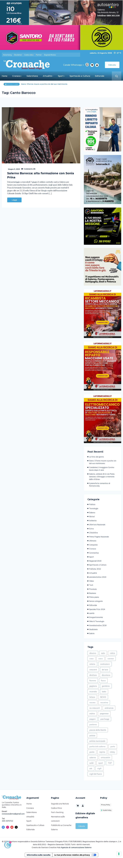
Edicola (81, 826)
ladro (104, 691)
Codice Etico (56, 808)
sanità (91, 613)
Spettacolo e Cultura (80, 76)
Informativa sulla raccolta (38, 855)
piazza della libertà (97, 730)
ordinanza (109, 708)
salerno (92, 757)
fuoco (103, 680)
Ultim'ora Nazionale (97, 524)
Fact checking (57, 812)
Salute (91, 633)
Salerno (92, 512)
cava (100, 658)
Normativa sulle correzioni (58, 818)
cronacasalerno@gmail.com (12, 814)
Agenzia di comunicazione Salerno (76, 847)
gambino (106, 686)
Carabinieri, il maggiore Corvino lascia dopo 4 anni (42, 84)
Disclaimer (18, 55)
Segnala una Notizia (60, 803)
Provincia (93, 589)
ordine (92, 713)
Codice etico (29, 55)
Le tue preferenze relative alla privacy (72, 855)
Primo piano (94, 597)
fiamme (92, 680)
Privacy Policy (105, 805)
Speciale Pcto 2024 (97, 609)
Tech (91, 585)
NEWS (103, 697)
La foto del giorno (96, 457)
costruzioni (105, 664)
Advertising (7, 55)
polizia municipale (97, 741)
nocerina (104, 702)
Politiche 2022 (95, 569)
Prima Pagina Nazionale (99, 537)
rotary (112, 752)
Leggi (14, 200)
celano (92, 664)
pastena (93, 724)
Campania (93, 545)
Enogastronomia (96, 617)
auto (103, 653)
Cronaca (16, 76)
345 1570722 (7, 821)
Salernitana (32, 76)
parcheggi (104, 719)
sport (100, 763)
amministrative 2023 (97, 577)
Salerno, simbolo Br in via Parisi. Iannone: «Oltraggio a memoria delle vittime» (102, 476)
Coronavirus (94, 553)
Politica (92, 504)
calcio (112, 653)
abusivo (92, 653)
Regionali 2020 (95, 561)
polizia (92, 735)
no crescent (94, 708)
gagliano (93, 686)
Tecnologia (93, 508)
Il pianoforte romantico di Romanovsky (99, 484)
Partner (39, 55)
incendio (93, 691)
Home (4, 76)
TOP (110, 763)
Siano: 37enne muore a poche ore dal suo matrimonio (102, 462)
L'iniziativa (93, 532)
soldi (91, 763)
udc (90, 768)
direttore (93, 675)
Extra (91, 529)
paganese (104, 713)
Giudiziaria (93, 629)
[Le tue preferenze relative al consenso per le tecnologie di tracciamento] (119, 854)
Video (91, 581)
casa (91, 658)
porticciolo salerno (97, 746)
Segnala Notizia (50, 55)
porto (112, 746)
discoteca (106, 675)
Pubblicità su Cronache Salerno (61, 827)
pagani (92, 719)
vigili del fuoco (95, 774)
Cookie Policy (107, 810)
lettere (92, 697)
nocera (92, 702)
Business (92, 593)
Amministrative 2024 (98, 625)
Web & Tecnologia (96, 621)
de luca (105, 669)
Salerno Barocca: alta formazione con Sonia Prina (40, 175)
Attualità (47, 76)
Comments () (29, 169)
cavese (111, 658)
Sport (60, 76)
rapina (102, 752)
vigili (99, 768)
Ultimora (92, 541)
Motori (92, 516)
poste (91, 752)
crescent (93, 669)
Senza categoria (96, 601)
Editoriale (99, 76)
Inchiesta (92, 520)
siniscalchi (105, 757)
